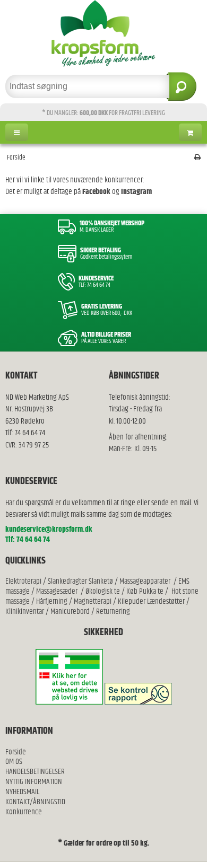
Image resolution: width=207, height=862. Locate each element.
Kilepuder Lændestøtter (150, 601)
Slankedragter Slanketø (80, 581)
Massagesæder (56, 591)
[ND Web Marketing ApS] (103, 33)
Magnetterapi (93, 601)
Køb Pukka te (144, 591)
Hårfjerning (51, 601)
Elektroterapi (24, 581)
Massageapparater (144, 581)
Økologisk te (102, 591)
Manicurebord (70, 611)
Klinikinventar (24, 611)
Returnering (113, 611)
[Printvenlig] (197, 158)
